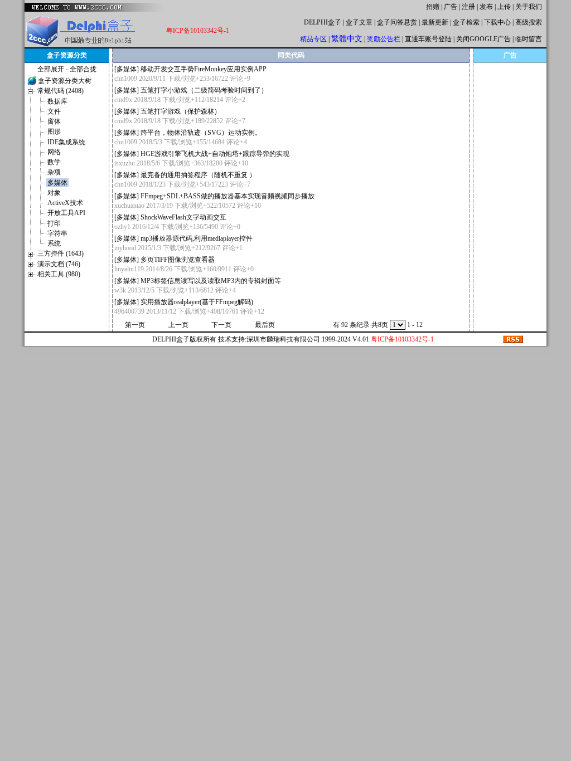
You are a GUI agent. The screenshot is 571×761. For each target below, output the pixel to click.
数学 (54, 162)
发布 (486, 7)
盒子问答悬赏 (397, 22)
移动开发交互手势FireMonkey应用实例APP (204, 69)
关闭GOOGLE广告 (483, 39)
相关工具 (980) (58, 274)
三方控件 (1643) (60, 253)
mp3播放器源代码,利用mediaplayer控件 (197, 238)
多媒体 (57, 183)
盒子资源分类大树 (64, 81)
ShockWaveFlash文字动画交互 (183, 217)
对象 (54, 193)
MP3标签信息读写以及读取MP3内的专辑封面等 (211, 281)
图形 (54, 131)
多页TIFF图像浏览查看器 (178, 260)
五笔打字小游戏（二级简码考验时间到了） (204, 90)
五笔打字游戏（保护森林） (181, 111)
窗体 (54, 121)
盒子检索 (466, 22)
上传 (504, 7)
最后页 (265, 325)
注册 (468, 7)
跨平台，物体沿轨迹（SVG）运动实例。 (201, 132)
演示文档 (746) (58, 264)
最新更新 (435, 22)
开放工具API (66, 213)
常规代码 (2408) (60, 91)
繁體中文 (346, 39)
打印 (54, 223)
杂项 (54, 172)
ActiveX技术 (65, 203)
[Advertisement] (510, 130)
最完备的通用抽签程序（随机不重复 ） (198, 175)
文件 (54, 111)
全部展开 (50, 69)
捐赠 (432, 7)
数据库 (57, 101)
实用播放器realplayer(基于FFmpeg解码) (197, 302)
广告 (450, 7)
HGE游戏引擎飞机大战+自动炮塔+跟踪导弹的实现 (215, 154)
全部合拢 (83, 69)
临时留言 (528, 39)
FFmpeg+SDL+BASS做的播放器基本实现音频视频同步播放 (227, 196)
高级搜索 (528, 22)
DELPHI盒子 (322, 22)
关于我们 (528, 7)
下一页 (221, 325)
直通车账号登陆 (428, 39)
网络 (54, 152)
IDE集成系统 (66, 142)
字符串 (57, 233)
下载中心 (497, 22)
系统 (54, 243)
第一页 (135, 325)
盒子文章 (359, 22)
